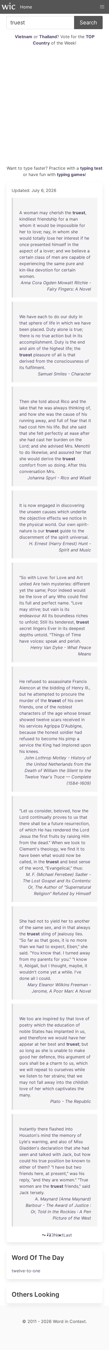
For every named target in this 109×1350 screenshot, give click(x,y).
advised (55, 446)
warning (40, 1141)
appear (26, 1044)
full (60, 420)
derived (26, 361)
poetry (26, 1025)
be (52, 225)
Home (26, 7)
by (63, 836)
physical (35, 524)
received (71, 719)
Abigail (31, 965)
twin (45, 583)
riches (82, 615)
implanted (64, 1031)
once (24, 244)
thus (77, 868)
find (84, 596)
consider (42, 810)
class (40, 257)
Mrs (68, 446)
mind (46, 1135)
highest (57, 348)
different (81, 583)
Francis (79, 681)
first (44, 836)
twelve (42, 719)
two (77, 1167)
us (31, 810)
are (64, 257)
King (47, 745)
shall (35, 823)
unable (60, 1050)
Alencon (27, 687)
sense (84, 861)
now (32, 505)
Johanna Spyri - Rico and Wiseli (59, 477)
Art (79, 577)
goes (54, 940)
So (23, 577)
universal (79, 537)
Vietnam (23, 36)
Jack (67, 1154)
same (59, 263)
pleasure (41, 354)
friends (26, 706)
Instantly (27, 1129)
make (79, 1050)
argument (75, 1056)
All (44, 615)
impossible (67, 225)
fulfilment (34, 367)
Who (61, 596)
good (24, 1056)
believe (79, 250)
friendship (47, 219)
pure (70, 263)
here (38, 1173)
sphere (35, 323)
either (25, 1167)
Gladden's (29, 1148)
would (43, 225)
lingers (39, 628)
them (43, 1167)
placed (37, 329)
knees (32, 751)
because (27, 732)
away (40, 420)
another (82, 921)
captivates (65, 1088)
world (50, 524)
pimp (71, 738)
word (38, 868)
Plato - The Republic (70, 1101)
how (32, 414)
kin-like (26, 270)
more (81, 940)
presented (40, 244)
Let (24, 810)
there (24, 335)
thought (58, 965)
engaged (46, 505)
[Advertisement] (54, 107)
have (31, 316)
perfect (49, 603)
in (54, 231)
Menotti (82, 446)
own (71, 524)
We (22, 316)
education (64, 1025)
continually (41, 817)
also (63, 1141)
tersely (36, 1192)
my (33, 959)
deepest (77, 628)
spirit (63, 537)
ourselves (63, 1069)
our (64, 316)
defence (47, 1056)
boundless (64, 615)
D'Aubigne (71, 726)
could (73, 596)
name (63, 603)
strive (34, 609)
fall (40, 1082)
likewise (39, 452)
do (56, 316)
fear (74, 420)
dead (43, 842)
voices (36, 641)
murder (26, 700)
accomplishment (35, 342)
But (65, 426)
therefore (37, 1037)
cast (40, 439)
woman (31, 212)
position (56, 1160)
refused (33, 681)
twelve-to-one (26, 1270)
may (43, 212)
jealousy (66, 933)
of (36, 250)
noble (24, 1031)
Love (42, 577)
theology (49, 849)
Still (43, 622)
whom (25, 225)
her (22, 231)
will (29, 1069)
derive (47, 458)
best (73, 861)
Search (88, 22)
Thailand (48, 36)
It (20, 505)
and (59, 250)
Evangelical (58, 868)
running (26, 420)
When (57, 842)
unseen (34, 511)
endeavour (29, 615)
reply (24, 1179)
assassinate (59, 681)
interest (71, 238)
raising (73, 836)
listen (31, 1076)
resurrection (77, 823)
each (42, 316)
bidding (57, 687)
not (40, 921)
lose (51, 238)
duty (73, 316)
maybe (75, 965)
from (40, 361)
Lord (24, 446)
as (36, 940)
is (70, 329)
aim (31, 348)
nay (46, 231)
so (50, 465)
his (84, 414)
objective (36, 518)
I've (77, 972)
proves (60, 817)
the (68, 212)
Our (62, 524)
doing (59, 465)
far (30, 940)
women (26, 276)
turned (71, 952)
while (67, 972)
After (73, 465)
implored (70, 745)
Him (85, 836)
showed (27, 719)
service (26, 745)
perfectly (54, 433)
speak (51, 641)
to (29, 231)
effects (54, 518)
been (24, 329)
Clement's (29, 849)
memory (68, 1135)
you (65, 959)
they (46, 1179)
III (86, 687)
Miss (78, 1141)
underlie (78, 511)
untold (40, 634)
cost (32, 426)
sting (46, 933)
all (59, 354)
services (34, 726)
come (43, 972)
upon (86, 745)
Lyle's (24, 1141)
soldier (66, 732)
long (29, 1050)
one (39, 706)
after (85, 433)
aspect (26, 250)
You (35, 952)
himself (59, 244)
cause (69, 414)
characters (29, 713)
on (71, 439)
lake (23, 407)
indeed (65, 590)
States (38, 1031)
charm (56, 1063)
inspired (50, 1018)
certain (26, 257)
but (68, 335)
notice (75, 518)
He (22, 681)
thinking (76, 407)
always (60, 407)
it (34, 225)
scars (56, 719)
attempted (43, 694)
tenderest (64, 622)
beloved (62, 810)
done (24, 978)
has (48, 829)
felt (40, 433)
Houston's (29, 1135)
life (52, 323)
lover (48, 250)
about (54, 401)
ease (74, 433)
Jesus (25, 836)
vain (55, 609)
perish (73, 641)
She (23, 921)
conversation (32, 471)
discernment (31, 537)
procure (69, 694)
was (48, 407)
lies (78, 933)
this (82, 465)
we (67, 250)
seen (24, 1154)
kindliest (27, 219)
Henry (78, 687)
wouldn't (28, 972)
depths (26, 634)
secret (25, 628)
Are (36, 583)
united (25, 583)
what (46, 855)
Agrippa (52, 726)
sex (47, 927)
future (57, 823)
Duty (51, 329)
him (41, 426)
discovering (72, 505)
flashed (56, 1129)
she (74, 231)
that (23, 323)
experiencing (32, 263)
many (24, 1095)
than (23, 946)
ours (23, 1063)
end (81, 342)
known (78, 1160)
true (78, 329)
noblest (64, 706)
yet (22, 590)
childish (80, 1082)
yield (55, 921)
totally (39, 238)
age (58, 713)
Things (57, 634)
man (73, 219)
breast (84, 713)
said (82, 426)
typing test (91, 168)
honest (51, 732)
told (43, 401)
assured (66, 452)
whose (70, 713)
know (45, 952)
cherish (56, 212)
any (52, 596)
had (23, 426)
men (56, 257)
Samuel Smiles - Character (64, 373)
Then (24, 401)
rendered (62, 829)
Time (76, 634)
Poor (52, 590)
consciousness (68, 361)
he (86, 238)
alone (62, 329)
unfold (31, 622)
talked (45, 1154)
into (60, 1082)
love (37, 231)
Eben (72, 946)
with (32, 577)
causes (49, 511)
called (25, 861)
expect (58, 946)
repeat (40, 1069)
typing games (71, 174)
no (37, 335)
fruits (54, 836)
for (61, 219)
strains (58, 1076)
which (67, 323)
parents (45, 959)
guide (65, 530)
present (58, 1173)
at (66, 433)
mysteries (60, 583)
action (57, 335)
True (83, 1179)
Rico (65, 401)
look (75, 842)
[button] (102, 7)
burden (61, 439)
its (80, 335)
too (30, 1018)
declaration (51, 1148)
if (81, 238)
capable (77, 257)
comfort (27, 465)
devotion (44, 270)
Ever (52, 628)
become (49, 738)
